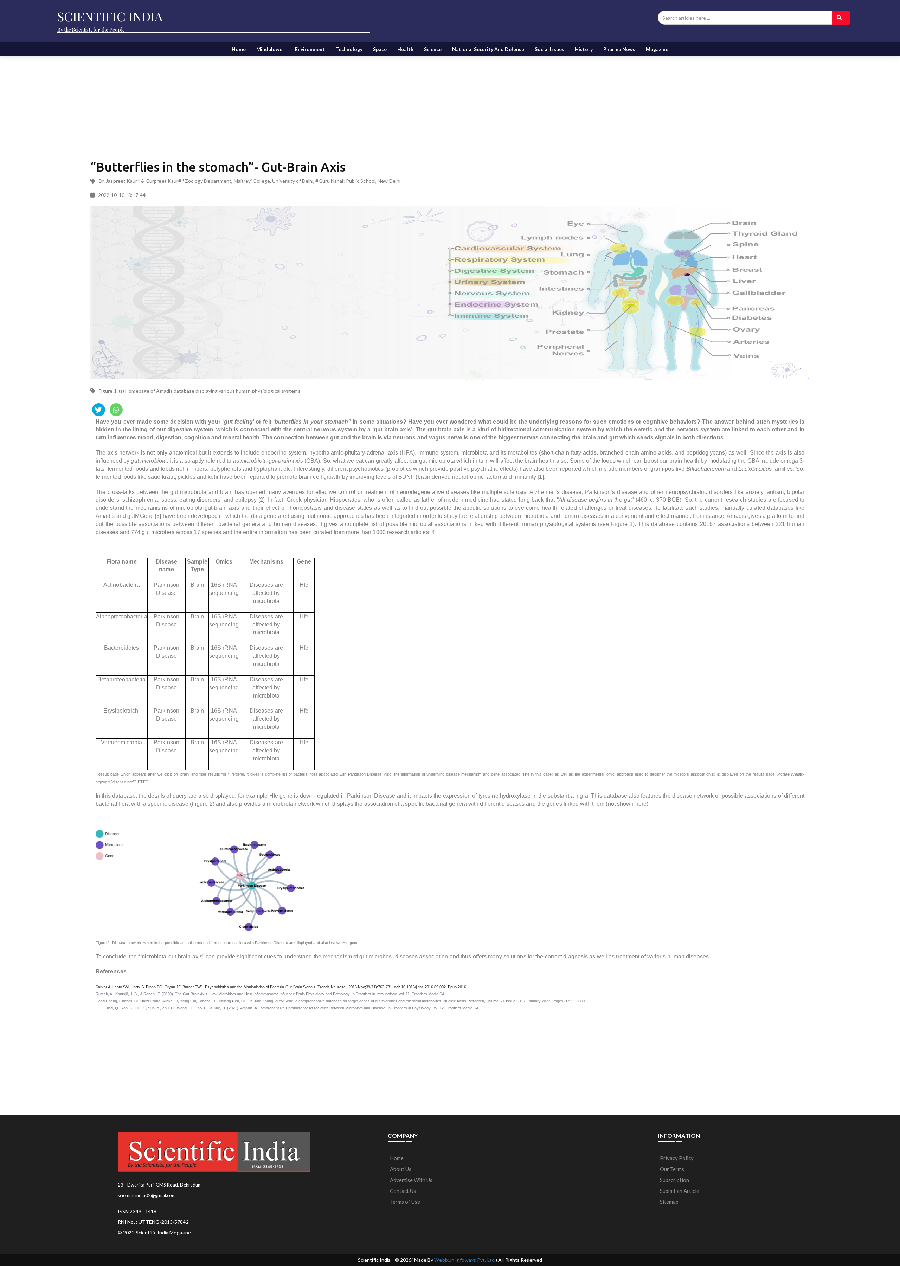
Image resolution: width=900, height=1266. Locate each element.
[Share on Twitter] (98, 409)
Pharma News (619, 49)
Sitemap (669, 1201)
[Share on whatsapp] (116, 409)
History (584, 49)
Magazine (657, 49)
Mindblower (270, 49)
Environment (310, 49)
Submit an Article (679, 1191)
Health (405, 49)
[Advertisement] (261, 102)
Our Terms (672, 1169)
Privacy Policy (677, 1158)
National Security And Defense (488, 49)
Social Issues (549, 49)
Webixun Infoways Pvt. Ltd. (465, 1260)
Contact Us (403, 1191)
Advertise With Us (411, 1180)
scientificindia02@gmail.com (147, 1195)
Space (380, 49)
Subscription (674, 1180)
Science (433, 49)
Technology (348, 49)
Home (239, 49)
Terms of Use (405, 1201)
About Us (400, 1169)
